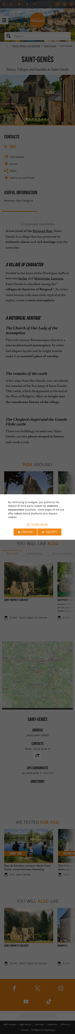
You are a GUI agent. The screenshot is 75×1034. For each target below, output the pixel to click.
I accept (51, 532)
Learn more (39, 525)
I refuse (27, 532)
